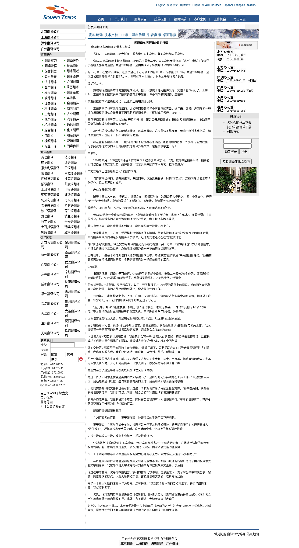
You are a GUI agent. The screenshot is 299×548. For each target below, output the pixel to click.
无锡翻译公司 (50, 333)
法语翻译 (70, 157)
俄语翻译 (47, 173)
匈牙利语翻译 (50, 200)
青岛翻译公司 (50, 303)
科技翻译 (50, 109)
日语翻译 (70, 168)
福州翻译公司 (50, 294)
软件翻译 (50, 98)
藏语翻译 (47, 216)
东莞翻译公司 (50, 274)
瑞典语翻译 (72, 227)
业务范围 (46, 402)
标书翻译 (50, 92)
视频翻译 (50, 141)
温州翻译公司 (50, 323)
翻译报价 (73, 60)
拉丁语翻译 (48, 221)
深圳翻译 (157, 543)
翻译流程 (50, 66)
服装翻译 (72, 135)
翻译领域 (73, 71)
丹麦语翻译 (72, 221)
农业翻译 (72, 114)
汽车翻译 (72, 119)
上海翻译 (142, 543)
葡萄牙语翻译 (50, 195)
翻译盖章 (73, 92)
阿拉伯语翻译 (73, 173)
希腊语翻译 (72, 205)
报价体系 (180, 19)
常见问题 (239, 19)
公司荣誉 (50, 76)
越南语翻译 (72, 232)
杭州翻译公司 (50, 255)
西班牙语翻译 (50, 178)
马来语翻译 (72, 200)
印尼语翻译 (72, 189)
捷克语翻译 (72, 178)
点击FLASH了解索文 (54, 393)
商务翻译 (72, 108)
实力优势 (46, 397)
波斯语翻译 (72, 195)
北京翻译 (127, 543)
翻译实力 (50, 60)
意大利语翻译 (50, 168)
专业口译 (50, 146)
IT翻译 (48, 135)
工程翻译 (50, 114)
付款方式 (233, 131)
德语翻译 (70, 162)
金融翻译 (72, 103)
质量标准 (160, 19)
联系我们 (46, 340)
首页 (101, 19)
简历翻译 (73, 87)
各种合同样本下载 (239, 123)
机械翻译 (50, 125)
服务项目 (140, 19)
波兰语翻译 (48, 211)
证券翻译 (50, 103)
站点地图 (253, 534)
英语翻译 (47, 157)
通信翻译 (72, 124)
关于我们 (120, 19)
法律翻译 (50, 82)
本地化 (71, 98)
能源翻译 (72, 140)
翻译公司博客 (236, 534)
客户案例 (200, 19)
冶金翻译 (50, 130)
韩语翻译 (47, 162)
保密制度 (50, 71)
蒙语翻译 (47, 184)
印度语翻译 (72, 184)
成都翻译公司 (50, 284)
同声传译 (72, 146)
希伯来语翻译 (50, 205)
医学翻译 (50, 87)
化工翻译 (72, 130)
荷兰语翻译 (72, 211)
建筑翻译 (50, 119)
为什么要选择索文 (52, 406)
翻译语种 (73, 76)
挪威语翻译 (48, 232)
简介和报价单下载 (239, 127)
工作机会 (220, 19)
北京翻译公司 (50, 31)
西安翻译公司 (50, 264)
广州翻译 (172, 543)
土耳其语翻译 (50, 189)
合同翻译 (72, 81)
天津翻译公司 (50, 313)
